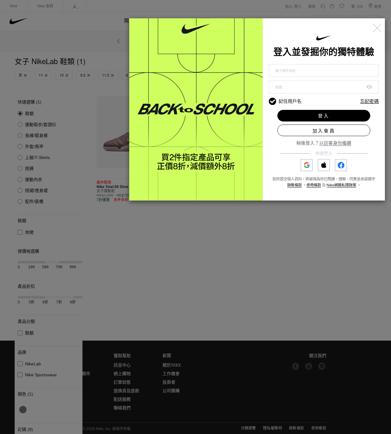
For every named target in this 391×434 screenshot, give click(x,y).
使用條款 (313, 185)
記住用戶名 (290, 101)
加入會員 (323, 130)
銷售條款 (294, 185)
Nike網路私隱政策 (341, 185)
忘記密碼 (369, 101)
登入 (324, 115)
